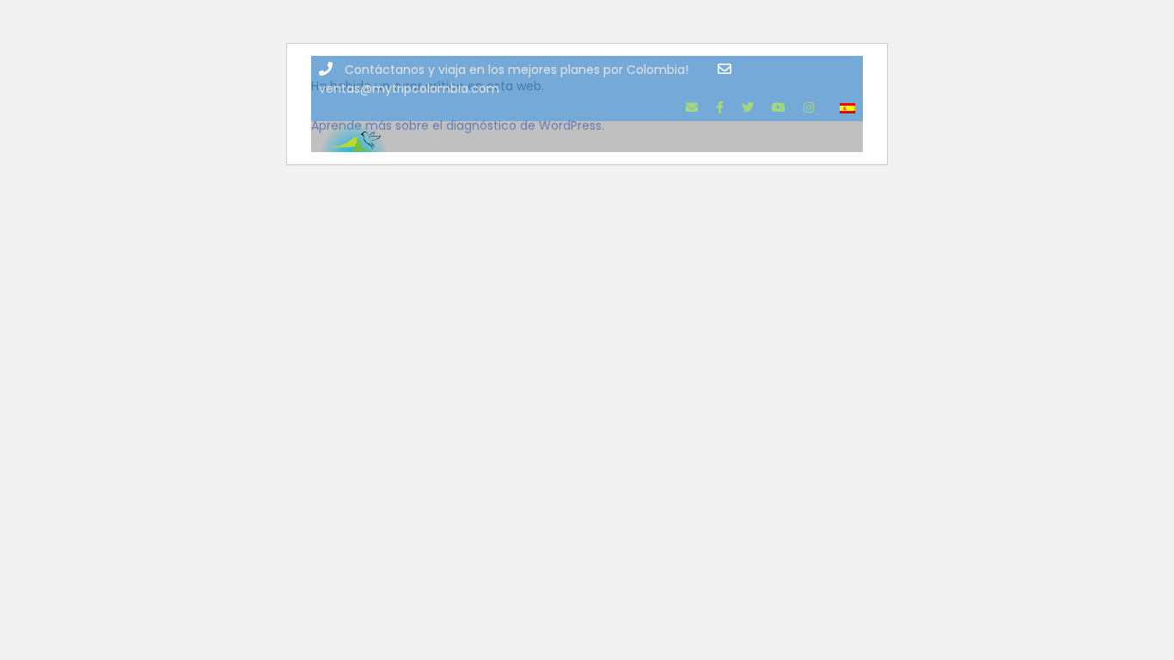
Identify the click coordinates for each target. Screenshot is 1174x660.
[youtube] (779, 107)
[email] (692, 107)
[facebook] (720, 107)
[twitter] (748, 107)
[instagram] (809, 107)
